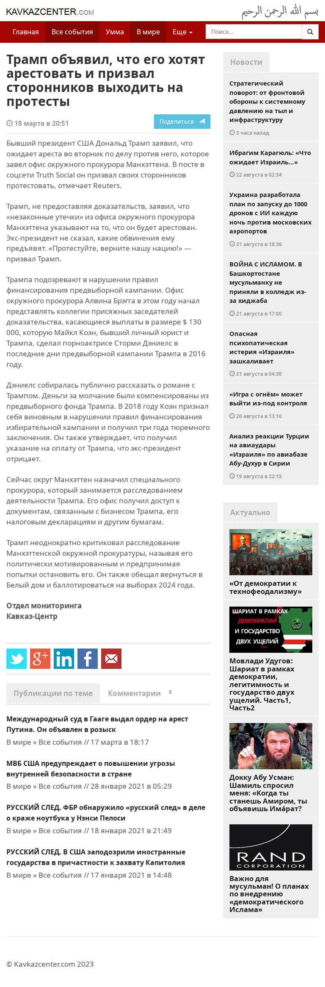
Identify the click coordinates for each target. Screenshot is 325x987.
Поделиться (179, 121)
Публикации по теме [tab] (53, 693)
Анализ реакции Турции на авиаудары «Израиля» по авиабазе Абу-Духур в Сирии (269, 456)
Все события (72, 31)
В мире (148, 31)
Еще (180, 31)
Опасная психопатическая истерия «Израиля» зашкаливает (262, 353)
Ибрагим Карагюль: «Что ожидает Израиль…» (270, 163)
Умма (115, 31)
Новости (246, 62)
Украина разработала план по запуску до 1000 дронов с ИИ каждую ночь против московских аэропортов (270, 218)
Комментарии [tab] (140, 693)
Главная (26, 31)
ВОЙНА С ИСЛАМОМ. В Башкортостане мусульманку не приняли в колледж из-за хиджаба (267, 288)
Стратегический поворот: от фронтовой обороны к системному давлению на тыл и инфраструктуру (267, 107)
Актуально (250, 512)
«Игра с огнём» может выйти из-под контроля (268, 404)
